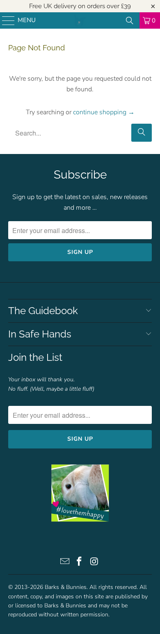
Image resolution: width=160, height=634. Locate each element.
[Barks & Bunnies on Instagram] (94, 562)
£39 (126, 6)
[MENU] (4, 20)
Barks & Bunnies (66, 587)
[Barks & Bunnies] (80, 20)
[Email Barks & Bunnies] (65, 562)
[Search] (129, 20)
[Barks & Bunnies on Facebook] (79, 562)
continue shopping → (104, 112)
